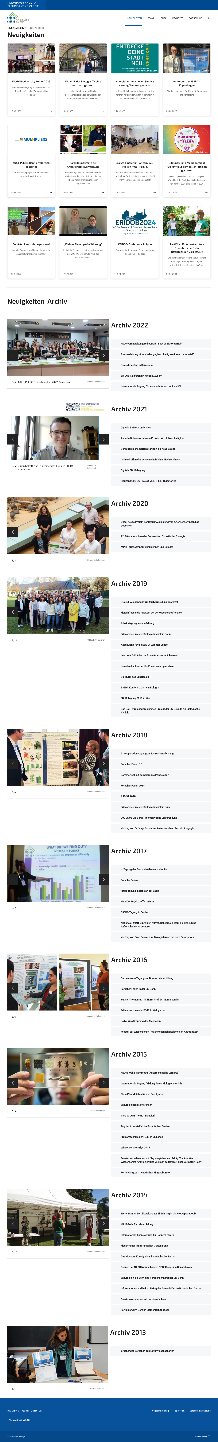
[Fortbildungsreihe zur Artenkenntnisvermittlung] (103, 192)
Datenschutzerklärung (200, 1411)
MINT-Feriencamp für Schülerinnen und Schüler (147, 546)
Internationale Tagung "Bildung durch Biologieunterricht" (152, 1083)
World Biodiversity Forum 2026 (31, 81)
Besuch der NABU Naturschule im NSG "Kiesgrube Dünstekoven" (156, 1267)
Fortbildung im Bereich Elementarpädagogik (145, 1309)
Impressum (179, 1411)
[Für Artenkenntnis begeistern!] (51, 274)
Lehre (163, 18)
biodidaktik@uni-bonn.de (24, 1411)
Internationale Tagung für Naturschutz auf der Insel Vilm (152, 386)
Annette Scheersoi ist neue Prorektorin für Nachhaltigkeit (152, 438)
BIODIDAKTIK (15, 28)
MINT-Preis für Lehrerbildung (137, 1224)
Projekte (177, 18)
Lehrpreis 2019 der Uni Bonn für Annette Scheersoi (149, 655)
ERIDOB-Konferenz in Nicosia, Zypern (141, 375)
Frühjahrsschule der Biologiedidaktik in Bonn (146, 634)
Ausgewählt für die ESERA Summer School (144, 644)
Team (151, 18)
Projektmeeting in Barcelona (137, 365)
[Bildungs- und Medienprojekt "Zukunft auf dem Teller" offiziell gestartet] (206, 192)
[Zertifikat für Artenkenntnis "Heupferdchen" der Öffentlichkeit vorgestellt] (206, 274)
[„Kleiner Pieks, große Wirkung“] (103, 274)
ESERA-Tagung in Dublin (134, 912)
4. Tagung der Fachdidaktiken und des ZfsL (145, 869)
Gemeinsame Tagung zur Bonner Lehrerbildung (147, 978)
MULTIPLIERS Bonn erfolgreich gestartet (31, 164)
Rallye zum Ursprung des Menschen (141, 1021)
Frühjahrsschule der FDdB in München (142, 1136)
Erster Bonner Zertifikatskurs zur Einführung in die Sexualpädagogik (158, 1213)
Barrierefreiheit (201, 1436)
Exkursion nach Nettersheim (136, 1104)
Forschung (195, 18)
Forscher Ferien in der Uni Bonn (138, 988)
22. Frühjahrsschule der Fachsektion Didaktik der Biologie (153, 536)
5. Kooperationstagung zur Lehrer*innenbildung (147, 753)
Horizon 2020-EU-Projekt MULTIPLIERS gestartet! (148, 480)
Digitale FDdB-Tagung (133, 470)
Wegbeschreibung (160, 1411)
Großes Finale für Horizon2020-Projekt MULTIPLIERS (135, 164)
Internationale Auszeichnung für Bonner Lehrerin (147, 1235)
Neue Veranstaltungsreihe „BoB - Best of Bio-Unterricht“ (152, 343)
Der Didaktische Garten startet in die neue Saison (148, 448)
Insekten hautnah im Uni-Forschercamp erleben (147, 666)
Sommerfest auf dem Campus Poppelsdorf (145, 774)
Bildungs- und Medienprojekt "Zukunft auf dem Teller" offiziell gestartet (187, 166)
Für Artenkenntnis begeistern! (31, 244)
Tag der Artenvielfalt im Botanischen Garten (145, 1126)
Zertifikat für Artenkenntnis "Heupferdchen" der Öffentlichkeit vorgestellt (187, 248)
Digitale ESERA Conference (136, 427)
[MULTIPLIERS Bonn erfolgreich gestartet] (51, 192)
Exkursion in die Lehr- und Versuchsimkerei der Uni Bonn (152, 1277)
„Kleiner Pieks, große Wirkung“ (83, 244)
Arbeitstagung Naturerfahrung (138, 623)
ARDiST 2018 (128, 796)
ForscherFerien (129, 880)
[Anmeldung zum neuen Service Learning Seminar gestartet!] (154, 111)
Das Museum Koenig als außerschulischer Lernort (148, 1256)
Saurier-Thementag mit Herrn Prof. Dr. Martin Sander (150, 999)
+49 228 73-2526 (18, 1419)
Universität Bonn (19, 3)
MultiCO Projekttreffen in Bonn (138, 901)
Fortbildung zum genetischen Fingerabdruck (145, 1172)
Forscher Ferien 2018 (133, 785)
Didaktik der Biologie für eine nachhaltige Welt (83, 83)
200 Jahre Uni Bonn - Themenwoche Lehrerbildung (149, 817)
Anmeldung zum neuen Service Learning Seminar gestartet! (135, 83)
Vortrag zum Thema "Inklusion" (138, 1115)
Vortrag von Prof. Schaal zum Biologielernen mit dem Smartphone (157, 937)
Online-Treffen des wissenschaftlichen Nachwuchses (150, 459)
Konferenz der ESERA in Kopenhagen (186, 83)
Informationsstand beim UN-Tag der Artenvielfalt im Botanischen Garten (161, 1288)
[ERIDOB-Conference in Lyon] (154, 274)
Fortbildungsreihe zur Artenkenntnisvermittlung (83, 164)
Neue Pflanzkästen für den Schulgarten (142, 1094)
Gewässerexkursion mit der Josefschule (143, 1299)
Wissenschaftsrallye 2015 (135, 1147)
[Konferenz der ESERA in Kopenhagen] (206, 111)
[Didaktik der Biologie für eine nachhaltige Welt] (103, 111)
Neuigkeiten (134, 18)
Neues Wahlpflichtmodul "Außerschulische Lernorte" (150, 1072)
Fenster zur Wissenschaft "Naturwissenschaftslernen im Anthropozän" (160, 1031)
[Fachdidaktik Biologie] (18, 17)
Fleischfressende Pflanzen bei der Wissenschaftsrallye (151, 612)
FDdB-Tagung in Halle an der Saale (140, 890)
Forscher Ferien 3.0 (131, 764)
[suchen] (208, 20)
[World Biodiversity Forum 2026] (51, 111)
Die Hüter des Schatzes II (135, 676)
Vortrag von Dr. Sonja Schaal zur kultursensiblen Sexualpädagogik (157, 828)
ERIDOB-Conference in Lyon (135, 244)
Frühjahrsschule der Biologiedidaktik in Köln (145, 807)
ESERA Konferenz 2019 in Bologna (140, 687)
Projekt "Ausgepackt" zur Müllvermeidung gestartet (149, 601)
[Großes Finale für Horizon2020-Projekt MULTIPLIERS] (154, 192)
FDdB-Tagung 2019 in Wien (136, 698)
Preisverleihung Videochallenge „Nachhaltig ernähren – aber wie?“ (157, 354)
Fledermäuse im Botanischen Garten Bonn (144, 1245)
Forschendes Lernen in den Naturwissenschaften (147, 1350)
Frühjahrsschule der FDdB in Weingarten (143, 1010)
